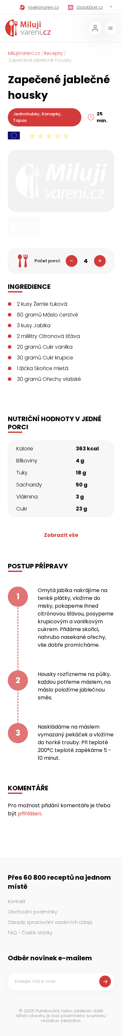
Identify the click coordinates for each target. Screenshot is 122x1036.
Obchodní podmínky (32, 912)
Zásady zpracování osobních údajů (50, 922)
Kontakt (16, 901)
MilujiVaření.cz (24, 53)
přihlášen (29, 813)
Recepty (53, 53)
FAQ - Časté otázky (30, 932)
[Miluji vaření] (28, 28)
